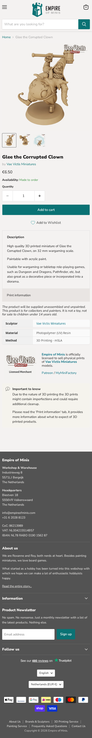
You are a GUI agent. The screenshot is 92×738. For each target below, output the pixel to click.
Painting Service (17, 726)
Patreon (47, 373)
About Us (15, 722)
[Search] (84, 24)
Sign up (66, 634)
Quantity (7, 186)
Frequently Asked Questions (49, 726)
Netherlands (44, 684)
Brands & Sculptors (37, 722)
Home (6, 37)
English (44, 673)
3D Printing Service (66, 722)
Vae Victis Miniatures (21, 164)
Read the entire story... (17, 586)
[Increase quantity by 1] (40, 196)
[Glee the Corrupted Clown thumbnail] (9, 140)
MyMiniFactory (66, 373)
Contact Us (78, 726)
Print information (19, 295)
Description (15, 237)
